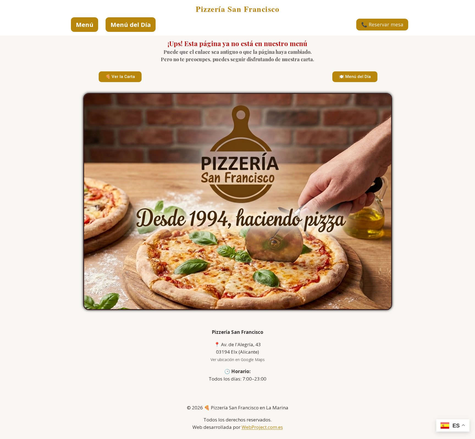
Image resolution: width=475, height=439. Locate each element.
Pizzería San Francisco (237, 9)
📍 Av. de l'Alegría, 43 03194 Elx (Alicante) (238, 351)
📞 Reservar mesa (382, 24)
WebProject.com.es (262, 427)
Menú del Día (131, 24)
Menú (84, 24)
